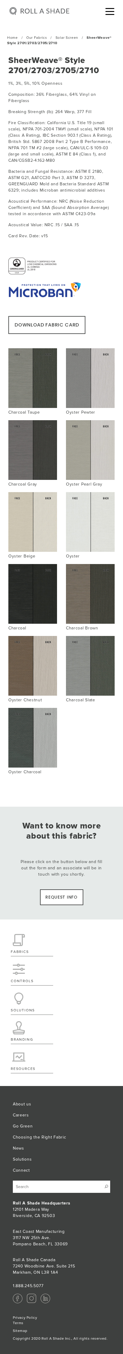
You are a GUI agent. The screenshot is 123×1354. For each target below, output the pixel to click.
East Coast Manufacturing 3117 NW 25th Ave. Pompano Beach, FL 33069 (40, 1238)
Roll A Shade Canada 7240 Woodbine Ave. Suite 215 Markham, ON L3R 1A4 (44, 1266)
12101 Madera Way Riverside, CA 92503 (41, 1209)
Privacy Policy (25, 1318)
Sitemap (20, 1331)
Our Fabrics (36, 38)
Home (12, 38)
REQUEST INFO (61, 897)
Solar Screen (67, 38)
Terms (18, 1323)
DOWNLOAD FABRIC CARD (47, 324)
